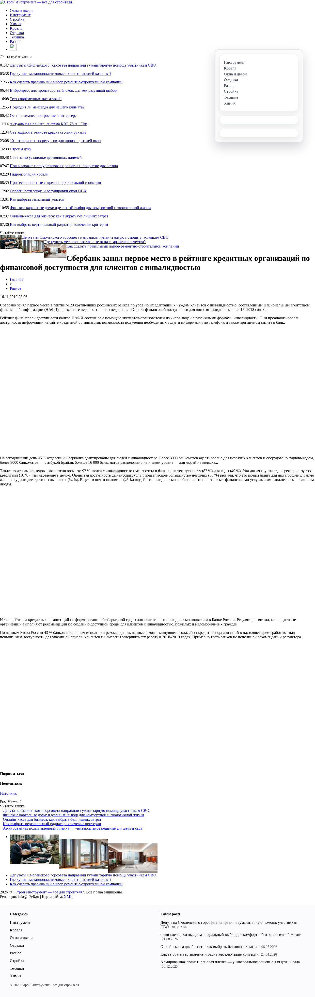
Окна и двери (21, 10)
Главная (16, 279)
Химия (15, 24)
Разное (15, 41)
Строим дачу (20, 149)
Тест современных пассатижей (36, 99)
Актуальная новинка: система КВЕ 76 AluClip (48, 124)
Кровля (16, 28)
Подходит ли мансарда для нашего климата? (47, 107)
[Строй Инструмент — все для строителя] (36, 2)
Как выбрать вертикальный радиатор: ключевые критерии (59, 224)
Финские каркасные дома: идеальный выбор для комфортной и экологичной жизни (80, 208)
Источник (8, 793)
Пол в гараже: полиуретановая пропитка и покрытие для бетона (64, 166)
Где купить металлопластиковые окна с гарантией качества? (60, 73)
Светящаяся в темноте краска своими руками (48, 132)
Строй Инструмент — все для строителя (48, 892)
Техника (17, 37)
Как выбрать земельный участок (37, 199)
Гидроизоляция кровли (29, 174)
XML (68, 896)
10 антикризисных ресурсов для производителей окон (55, 141)
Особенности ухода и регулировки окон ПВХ (48, 191)
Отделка (17, 33)
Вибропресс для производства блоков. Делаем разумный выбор (63, 90)
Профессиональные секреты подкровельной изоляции (55, 182)
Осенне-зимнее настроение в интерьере (43, 115)
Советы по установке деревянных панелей (46, 157)
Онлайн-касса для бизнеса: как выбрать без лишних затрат (59, 216)
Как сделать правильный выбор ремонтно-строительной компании (66, 82)
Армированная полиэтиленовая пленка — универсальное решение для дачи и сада (72, 828)
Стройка (17, 19)
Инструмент (20, 15)
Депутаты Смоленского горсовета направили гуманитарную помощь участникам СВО (83, 65)
